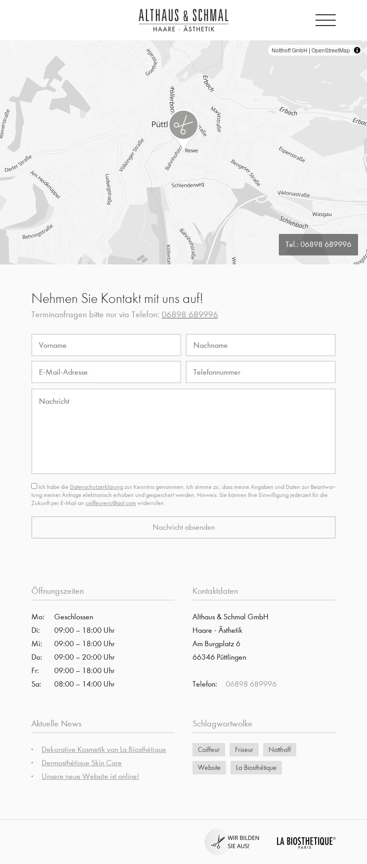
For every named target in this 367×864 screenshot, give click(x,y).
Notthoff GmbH (289, 50)
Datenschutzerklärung (96, 487)
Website (209, 767)
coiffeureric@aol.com (110, 503)
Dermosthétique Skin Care (82, 763)
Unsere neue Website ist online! (90, 776)
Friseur (244, 749)
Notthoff (280, 749)
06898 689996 (325, 244)
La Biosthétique (256, 767)
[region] (183, 152)
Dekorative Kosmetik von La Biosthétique (104, 749)
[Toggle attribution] (357, 50)
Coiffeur (209, 749)
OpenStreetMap (331, 50)
